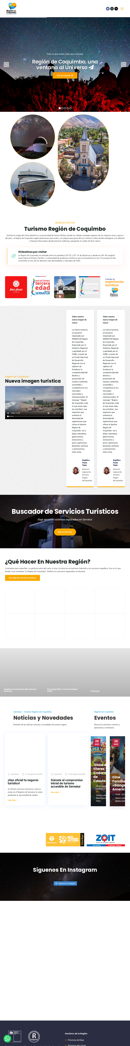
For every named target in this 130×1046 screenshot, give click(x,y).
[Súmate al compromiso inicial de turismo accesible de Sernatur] (68, 751)
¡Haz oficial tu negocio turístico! (23, 781)
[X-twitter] (116, 8)
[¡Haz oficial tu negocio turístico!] (25, 751)
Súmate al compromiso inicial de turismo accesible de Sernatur (67, 783)
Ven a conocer (64, 75)
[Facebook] (108, 8)
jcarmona (15, 774)
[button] (7, 1038)
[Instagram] (112, 8)
